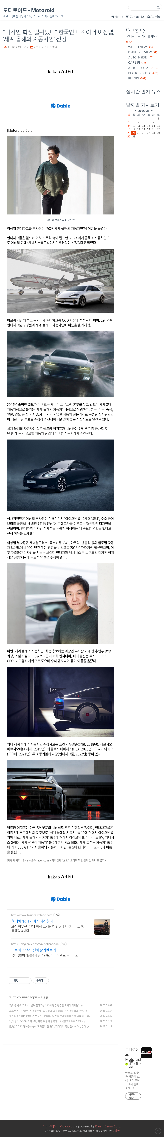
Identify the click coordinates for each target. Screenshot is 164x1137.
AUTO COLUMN (18, 47)
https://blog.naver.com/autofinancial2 (35, 943)
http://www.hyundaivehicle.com (31, 915)
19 (143, 129)
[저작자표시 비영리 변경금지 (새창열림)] (54, 980)
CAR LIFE (137, 62)
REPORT (137, 78)
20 (148, 129)
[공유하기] (22, 981)
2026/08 (143, 110)
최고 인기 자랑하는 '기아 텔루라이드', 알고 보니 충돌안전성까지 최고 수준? (46, 1010)
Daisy (116, 1130)
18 (138, 129)
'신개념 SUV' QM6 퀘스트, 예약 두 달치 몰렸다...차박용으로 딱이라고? (45, 1021)
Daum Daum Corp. (108, 1126)
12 (143, 125)
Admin (155, 16)
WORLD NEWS (142, 46)
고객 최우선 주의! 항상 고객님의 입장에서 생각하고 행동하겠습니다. (47, 929)
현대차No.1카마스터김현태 (32, 921)
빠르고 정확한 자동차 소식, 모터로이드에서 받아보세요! (132, 1080)
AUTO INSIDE (140, 57)
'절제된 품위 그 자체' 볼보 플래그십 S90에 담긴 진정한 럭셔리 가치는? (44, 1005)
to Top (158, 1131)
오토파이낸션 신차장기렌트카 (33, 950)
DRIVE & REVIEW (142, 52)
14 (153, 125)
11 (138, 125)
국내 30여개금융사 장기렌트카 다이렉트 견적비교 (44, 955)
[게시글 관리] (27, 981)
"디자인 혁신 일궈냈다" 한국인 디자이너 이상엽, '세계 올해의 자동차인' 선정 (58, 35)
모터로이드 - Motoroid (28, 10)
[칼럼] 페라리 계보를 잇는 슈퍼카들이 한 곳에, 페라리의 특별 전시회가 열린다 (47, 1026)
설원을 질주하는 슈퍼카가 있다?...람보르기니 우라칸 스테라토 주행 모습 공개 (47, 1016)
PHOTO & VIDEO (143, 73)
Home (119, 16)
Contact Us (137, 16)
